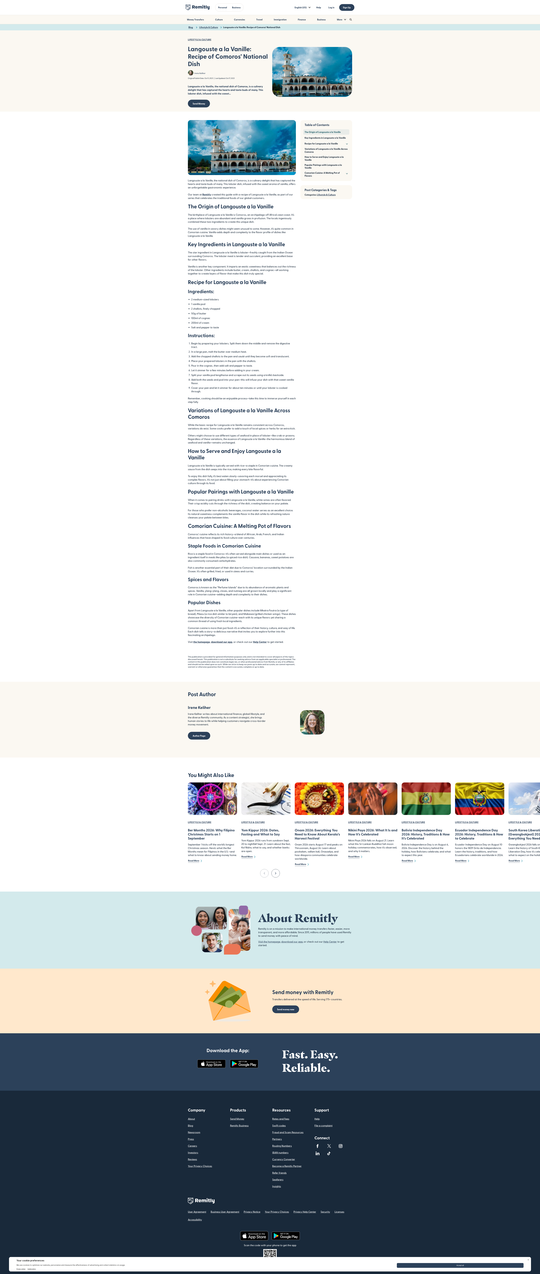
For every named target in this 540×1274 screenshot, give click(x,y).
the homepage (201, 641)
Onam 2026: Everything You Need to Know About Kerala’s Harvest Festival (317, 834)
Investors (193, 1152)
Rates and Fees (280, 1118)
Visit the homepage (269, 941)
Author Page (199, 735)
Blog (190, 1125)
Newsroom (194, 1132)
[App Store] (211, 1064)
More (339, 19)
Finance (302, 19)
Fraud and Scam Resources (287, 1132)
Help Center (260, 641)
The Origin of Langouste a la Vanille (323, 132)
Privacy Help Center (304, 1211)
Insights (276, 1186)
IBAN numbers (280, 1152)
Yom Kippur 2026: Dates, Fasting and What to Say (260, 832)
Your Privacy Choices (200, 1165)
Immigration (280, 19)
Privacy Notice (252, 1211)
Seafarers (277, 1179)
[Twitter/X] (329, 1146)
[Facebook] (317, 1146)
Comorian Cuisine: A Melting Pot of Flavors (322, 174)
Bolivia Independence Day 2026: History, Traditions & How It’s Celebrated (426, 834)
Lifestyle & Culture (326, 194)
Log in (331, 7)
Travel (259, 19)
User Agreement (197, 1211)
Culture (219, 19)
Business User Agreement (225, 1211)
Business (236, 7)
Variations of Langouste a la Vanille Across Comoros (326, 150)
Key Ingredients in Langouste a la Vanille (325, 137)
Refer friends (279, 1172)
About (191, 1118)
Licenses (339, 1211)
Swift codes (279, 1125)
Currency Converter (283, 1159)
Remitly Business (239, 1125)
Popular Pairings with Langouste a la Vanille (323, 166)
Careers (192, 1145)
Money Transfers (195, 19)
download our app (221, 641)
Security (325, 1211)
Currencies (239, 19)
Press (191, 1138)
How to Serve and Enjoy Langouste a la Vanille (324, 158)
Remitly (206, 194)
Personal (222, 7)
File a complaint (323, 1125)
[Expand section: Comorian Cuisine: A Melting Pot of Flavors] (346, 173)
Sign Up (347, 7)
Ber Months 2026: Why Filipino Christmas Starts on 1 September (211, 834)
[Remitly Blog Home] (198, 7)
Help (318, 7)
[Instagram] (341, 1146)
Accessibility (195, 1219)
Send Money (199, 103)
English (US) (301, 7)
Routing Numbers (282, 1145)
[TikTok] (329, 1153)
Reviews (192, 1159)
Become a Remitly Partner (287, 1165)
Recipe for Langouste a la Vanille (321, 143)
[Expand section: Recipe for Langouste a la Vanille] (346, 143)
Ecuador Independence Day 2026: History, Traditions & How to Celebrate (479, 834)
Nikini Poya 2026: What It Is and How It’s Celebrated (372, 832)
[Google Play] (244, 1064)
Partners (277, 1138)
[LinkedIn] (317, 1153)
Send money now (285, 1009)
